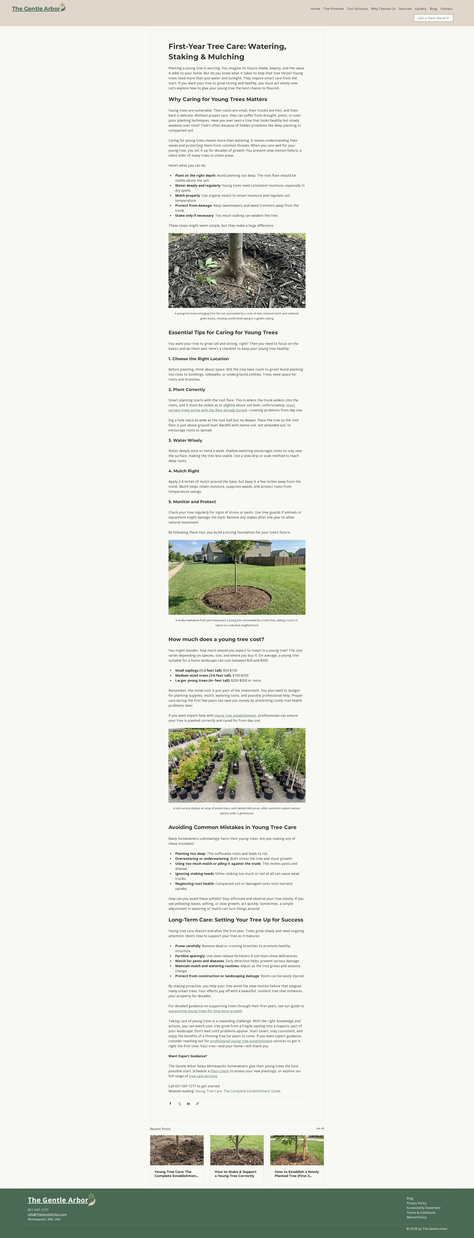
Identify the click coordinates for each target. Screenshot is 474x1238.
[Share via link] (197, 1103)
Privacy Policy (417, 1203)
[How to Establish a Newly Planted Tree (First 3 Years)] (297, 1150)
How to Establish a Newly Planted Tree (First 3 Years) (297, 1174)
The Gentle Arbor (36, 8)
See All (320, 1128)
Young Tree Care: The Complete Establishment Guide (176, 1174)
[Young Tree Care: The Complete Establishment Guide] (177, 1150)
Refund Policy (417, 1217)
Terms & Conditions (421, 1212)
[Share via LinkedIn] (188, 1103)
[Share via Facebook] (170, 1103)
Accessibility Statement (423, 1208)
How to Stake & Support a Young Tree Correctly (235, 1174)
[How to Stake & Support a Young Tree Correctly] (237, 1150)
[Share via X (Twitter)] (179, 1103)
